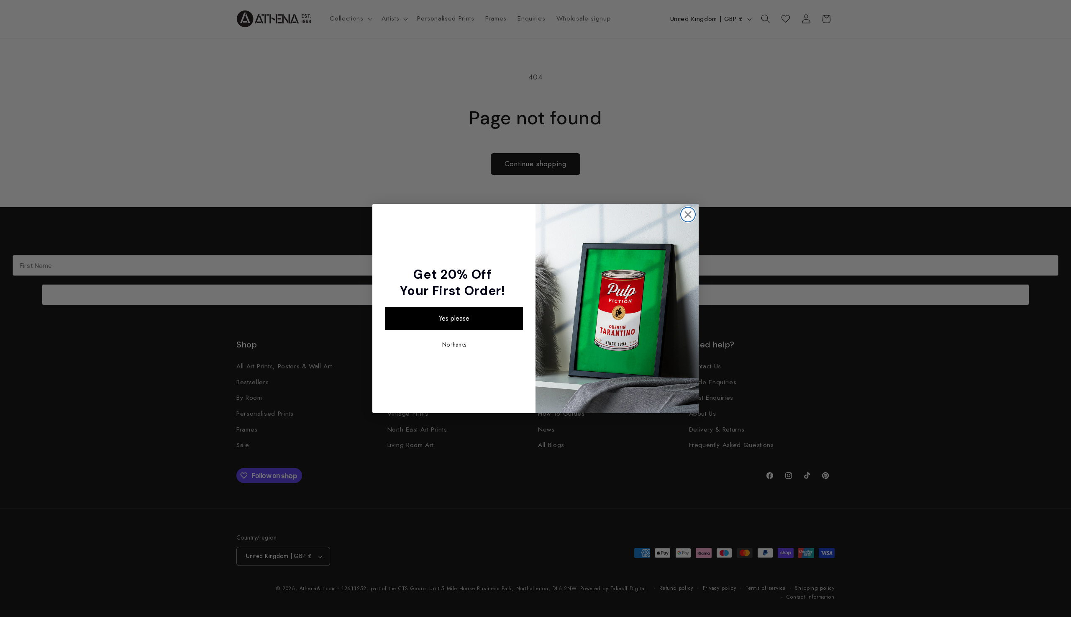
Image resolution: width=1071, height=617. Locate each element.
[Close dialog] (688, 214)
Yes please (454, 318)
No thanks (454, 344)
